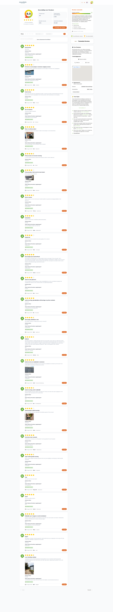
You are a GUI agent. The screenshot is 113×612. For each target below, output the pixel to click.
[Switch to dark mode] (84, 2)
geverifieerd (77, 125)
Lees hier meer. (79, 128)
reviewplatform (86, 114)
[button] (82, 133)
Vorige (23, 589)
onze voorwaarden (85, 111)
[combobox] (39, 34)
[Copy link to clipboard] (82, 2)
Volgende (89, 589)
